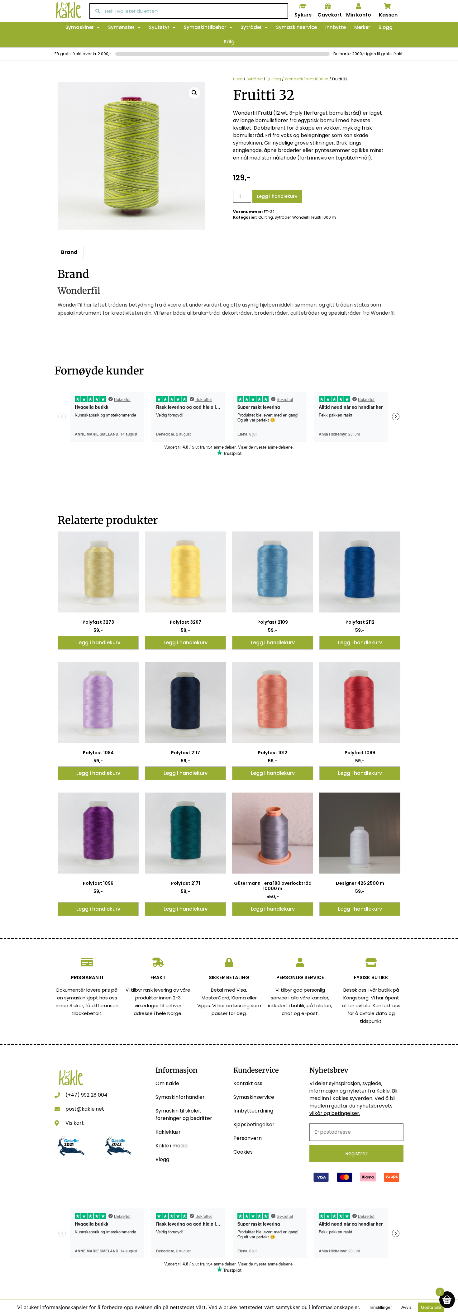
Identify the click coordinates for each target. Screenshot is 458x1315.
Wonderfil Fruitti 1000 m (306, 79)
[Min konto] (358, 6)
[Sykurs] (303, 6)
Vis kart (74, 1123)
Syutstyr (159, 27)
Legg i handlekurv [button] (98, 642)
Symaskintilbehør (205, 27)
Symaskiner (79, 27)
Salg (229, 41)
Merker (362, 27)
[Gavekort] (328, 6)
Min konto (358, 14)
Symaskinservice (296, 27)
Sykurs (303, 14)
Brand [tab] (69, 252)
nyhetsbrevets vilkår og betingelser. (351, 1109)
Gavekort (329, 14)
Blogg (386, 27)
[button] (194, 92)
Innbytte (335, 27)
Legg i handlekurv (277, 196)
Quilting (273, 79)
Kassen (388, 14)
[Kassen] (387, 6)
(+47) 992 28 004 (86, 1094)
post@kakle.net (84, 1109)
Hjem (238, 79)
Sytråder (251, 27)
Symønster (121, 27)
